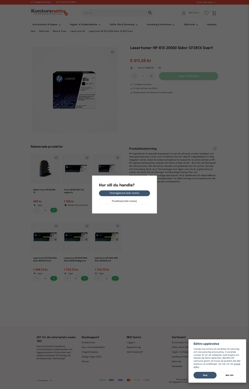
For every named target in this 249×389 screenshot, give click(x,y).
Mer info (229, 375)
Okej (205, 375)
